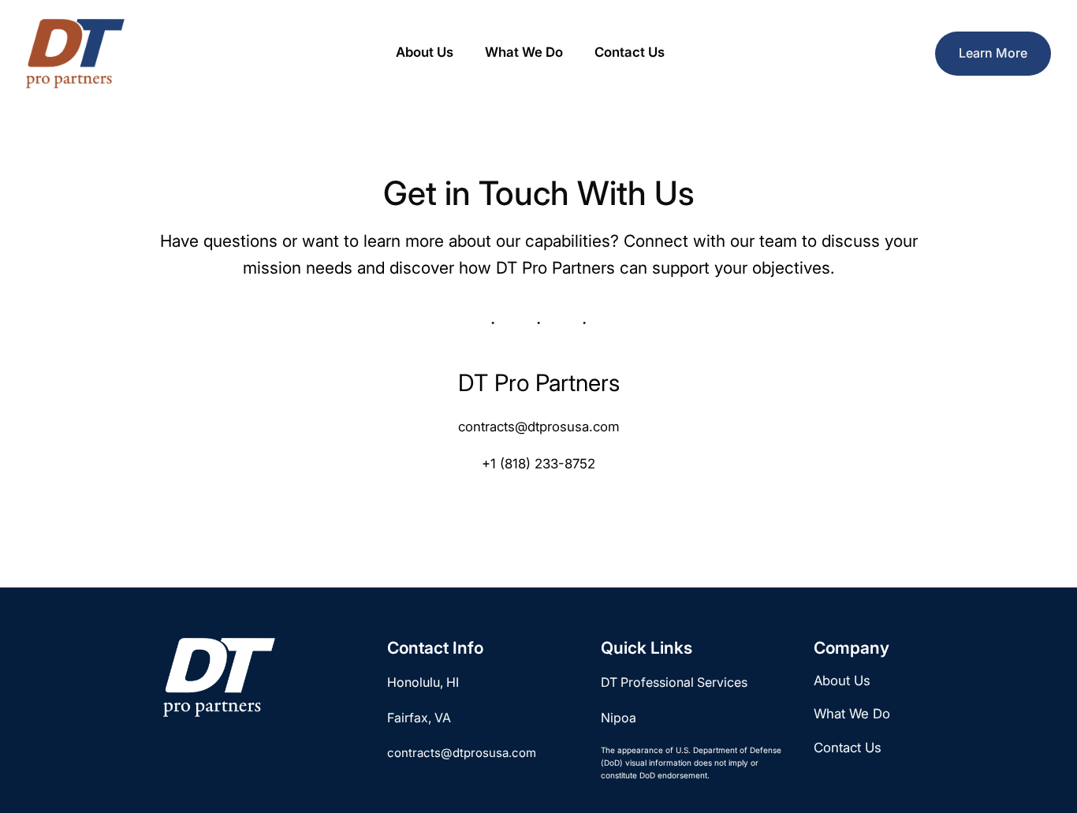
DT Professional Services (674, 682)
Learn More (993, 53)
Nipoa (618, 717)
